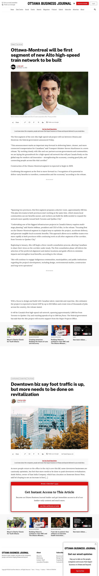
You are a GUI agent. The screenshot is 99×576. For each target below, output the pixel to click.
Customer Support (61, 562)
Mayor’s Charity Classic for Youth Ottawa (15, 340)
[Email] (29, 122)
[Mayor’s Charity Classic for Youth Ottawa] (16, 330)
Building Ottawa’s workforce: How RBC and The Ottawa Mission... (60, 341)
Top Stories (19, 44)
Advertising (40, 558)
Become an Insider (61, 556)
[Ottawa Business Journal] (49, 3)
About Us (39, 556)
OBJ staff (20, 66)
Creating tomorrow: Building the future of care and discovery (38, 341)
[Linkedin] (43, 122)
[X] (38, 122)
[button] (95, 10)
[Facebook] (34, 122)
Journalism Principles (42, 562)
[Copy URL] (25, 122)
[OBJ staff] (14, 67)
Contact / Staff (41, 560)
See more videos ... (80, 340)
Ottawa (13, 44)
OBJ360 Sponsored (34, 337)
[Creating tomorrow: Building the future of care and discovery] (38, 330)
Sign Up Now (80, 571)
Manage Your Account (62, 558)
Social (8, 337)
